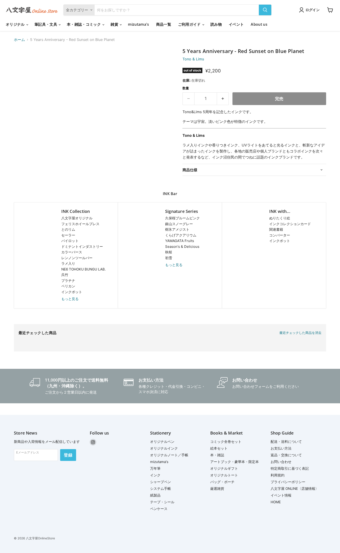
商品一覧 (163, 24)
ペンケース (158, 508)
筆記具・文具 (46, 24)
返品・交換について (286, 455)
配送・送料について (286, 441)
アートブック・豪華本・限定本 (234, 462)
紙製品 (155, 495)
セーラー (68, 235)
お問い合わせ (281, 462)
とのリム (68, 229)
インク (155, 475)
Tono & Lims (193, 59)
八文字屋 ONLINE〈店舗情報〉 (295, 488)
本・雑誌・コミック (84, 24)
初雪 (168, 258)
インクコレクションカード (290, 224)
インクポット (71, 292)
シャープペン (160, 482)
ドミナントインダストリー (82, 246)
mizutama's (138, 24)
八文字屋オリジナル (77, 218)
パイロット (70, 241)
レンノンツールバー (77, 258)
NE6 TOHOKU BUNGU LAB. (83, 269)
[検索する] (265, 10)
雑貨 (115, 24)
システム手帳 (160, 488)
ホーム (19, 39)
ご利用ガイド (190, 24)
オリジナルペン (162, 441)
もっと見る (70, 299)
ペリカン (68, 286)
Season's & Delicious (182, 246)
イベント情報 (281, 495)
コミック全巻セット (225, 441)
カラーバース (71, 252)
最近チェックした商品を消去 (300, 333)
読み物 (216, 24)
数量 (185, 88)
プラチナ (68, 280)
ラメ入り (68, 263)
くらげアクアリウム (180, 235)
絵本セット (219, 448)
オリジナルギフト (224, 468)
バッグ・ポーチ (222, 482)
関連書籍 (276, 229)
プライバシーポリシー (288, 482)
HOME (276, 502)
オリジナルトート (224, 475)
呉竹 (64, 275)
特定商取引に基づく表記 (290, 468)
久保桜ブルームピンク (182, 218)
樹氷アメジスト (177, 229)
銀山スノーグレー (179, 224)
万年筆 (155, 468)
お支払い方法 (281, 448)
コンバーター (279, 235)
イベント (236, 24)
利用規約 (277, 475)
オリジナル (16, 24)
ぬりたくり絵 (279, 218)
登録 (68, 455)
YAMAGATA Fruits (179, 241)
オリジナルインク (164, 448)
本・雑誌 (217, 455)
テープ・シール (162, 502)
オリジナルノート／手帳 (169, 455)
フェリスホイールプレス (80, 224)
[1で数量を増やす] (223, 98)
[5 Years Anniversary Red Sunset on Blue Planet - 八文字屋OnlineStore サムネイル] (22, 61)
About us (259, 24)
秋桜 (168, 252)
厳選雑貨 (217, 488)
